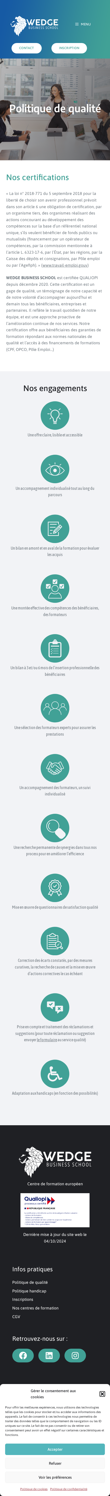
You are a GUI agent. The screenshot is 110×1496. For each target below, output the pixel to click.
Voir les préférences (55, 1477)
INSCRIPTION (69, 48)
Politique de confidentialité (68, 1489)
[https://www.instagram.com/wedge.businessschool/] (75, 1355)
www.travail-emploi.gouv (64, 265)
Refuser (55, 1463)
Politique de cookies (34, 1489)
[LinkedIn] (49, 1355)
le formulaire (47, 1039)
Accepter (55, 1449)
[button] (102, 1394)
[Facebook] (23, 1355)
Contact (26, 48)
